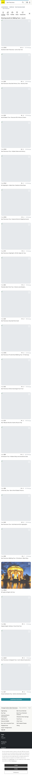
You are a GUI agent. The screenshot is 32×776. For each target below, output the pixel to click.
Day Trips (3, 713)
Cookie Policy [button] (12, 759)
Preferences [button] (14, 761)
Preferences (16, 772)
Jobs (2, 736)
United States (4, 7)
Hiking (18, 725)
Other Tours (19, 721)
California (11, 7)
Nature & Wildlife (5, 721)
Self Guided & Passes (21, 723)
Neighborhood (4, 725)
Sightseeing (4, 711)
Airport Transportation (6, 727)
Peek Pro (3, 743)
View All (23, 18)
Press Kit (3, 738)
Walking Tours (4, 719)
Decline (16, 768)
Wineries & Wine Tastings (22, 716)
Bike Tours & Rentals (21, 711)
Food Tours (19, 719)
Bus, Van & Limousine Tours (7, 723)
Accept (16, 765)
